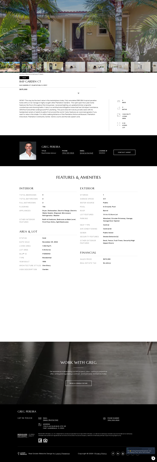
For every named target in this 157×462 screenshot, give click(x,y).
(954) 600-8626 (68, 153)
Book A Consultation (78, 383)
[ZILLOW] (123, 453)
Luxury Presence (62, 453)
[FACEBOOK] (113, 453)
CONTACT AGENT (124, 152)
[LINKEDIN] (118, 453)
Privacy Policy (101, 453)
